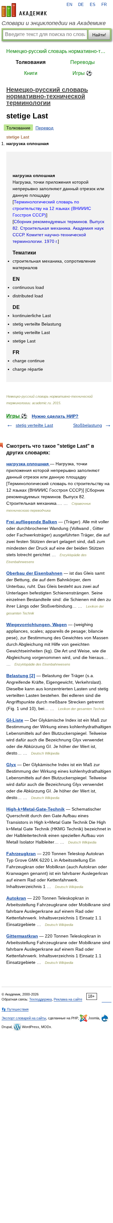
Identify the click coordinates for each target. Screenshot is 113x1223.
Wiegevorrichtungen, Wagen (36, 624)
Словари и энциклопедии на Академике (54, 23)
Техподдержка (40, 999)
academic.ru (24, 10)
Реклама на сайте (68, 999)
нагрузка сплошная (28, 463)
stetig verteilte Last (34, 425)
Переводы (82, 62)
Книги (30, 73)
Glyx (11, 764)
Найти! (99, 34)
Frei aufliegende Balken (31, 521)
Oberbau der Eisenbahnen (34, 573)
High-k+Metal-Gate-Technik (35, 809)
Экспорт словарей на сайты (24, 1018)
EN (69, 5)
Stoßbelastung (87, 425)
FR (104, 5)
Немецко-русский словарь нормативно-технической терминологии (56, 51)
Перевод (44, 127)
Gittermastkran (22, 935)
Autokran (16, 898)
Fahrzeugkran (21, 853)
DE (81, 5)
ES (92, 5)
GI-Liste (14, 720)
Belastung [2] (20, 675)
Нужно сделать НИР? (55, 416)
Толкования (31, 62)
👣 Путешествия (15, 1009)
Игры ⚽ (82, 73)
